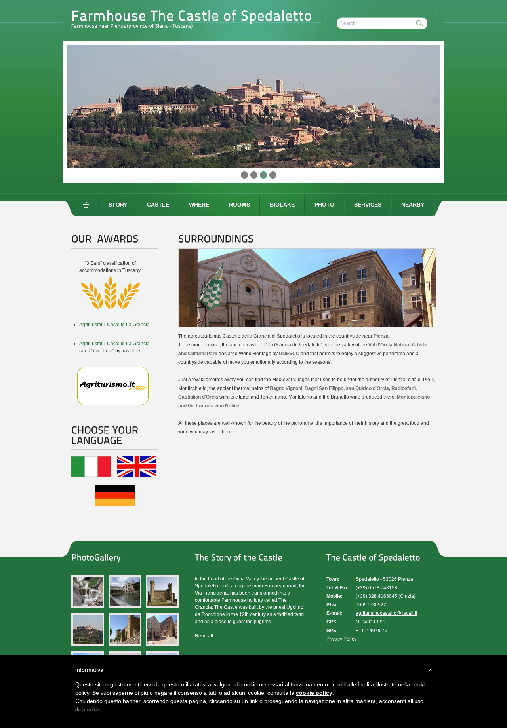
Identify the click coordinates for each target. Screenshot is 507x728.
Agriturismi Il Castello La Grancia (114, 324)
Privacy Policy (341, 639)
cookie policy (314, 693)
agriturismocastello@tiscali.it (386, 613)
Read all (204, 636)
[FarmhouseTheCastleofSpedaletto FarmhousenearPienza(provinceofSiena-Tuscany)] (193, 18)
